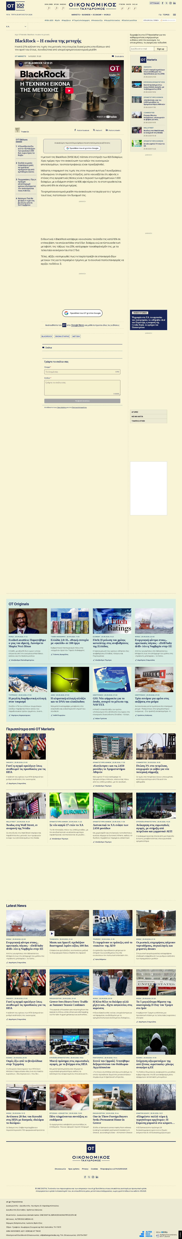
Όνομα (47, 367)
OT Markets (22, 35)
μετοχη (76, 336)
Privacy (85, 1169)
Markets (76, 14)
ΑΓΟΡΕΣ (135, 412)
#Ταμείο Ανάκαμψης (81, 20)
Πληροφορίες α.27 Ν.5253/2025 (113, 1169)
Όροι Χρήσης (61, 407)
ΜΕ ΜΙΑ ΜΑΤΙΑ (137, 416)
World (107, 14)
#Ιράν (57, 20)
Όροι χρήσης (73, 1169)
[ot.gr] (92, 9)
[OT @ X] (166, 3)
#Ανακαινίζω (97, 20)
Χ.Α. (8, 26)
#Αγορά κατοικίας (112, 20)
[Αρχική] (15, 5)
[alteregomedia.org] (145, 1236)
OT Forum (154, 3)
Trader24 (25, 131)
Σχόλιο (47, 378)
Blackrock (47, 336)
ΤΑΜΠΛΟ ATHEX (138, 421)
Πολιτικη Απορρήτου (79, 407)
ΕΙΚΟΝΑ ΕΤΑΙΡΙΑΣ (62, 336)
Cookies (94, 1169)
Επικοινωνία (60, 1169)
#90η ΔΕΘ (49, 20)
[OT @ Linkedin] (174, 3)
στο (75, 325)
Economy (97, 14)
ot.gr (16, 35)
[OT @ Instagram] (170, 3)
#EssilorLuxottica (129, 20)
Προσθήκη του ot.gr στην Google (84, 148)
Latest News (16, 905)
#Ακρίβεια (66, 20)
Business (86, 14)
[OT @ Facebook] (162, 3)
